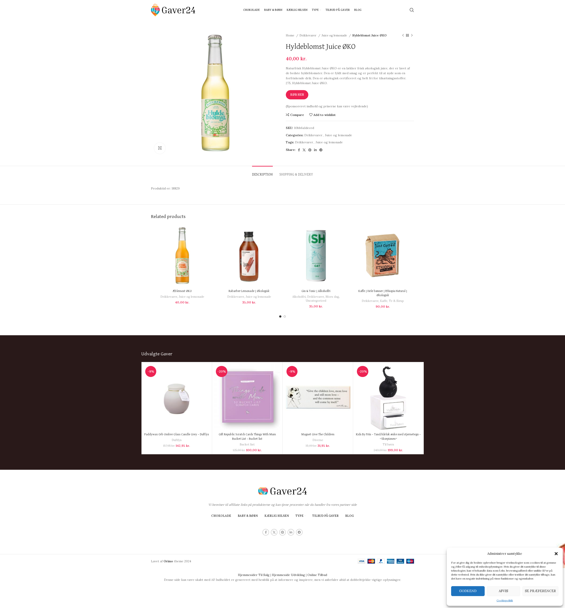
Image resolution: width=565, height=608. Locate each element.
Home (290, 35)
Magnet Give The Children (317, 434)
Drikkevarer (308, 35)
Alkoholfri (299, 297)
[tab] (262, 172)
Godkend (467, 591)
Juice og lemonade (335, 35)
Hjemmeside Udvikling (288, 575)
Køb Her (297, 95)
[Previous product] (403, 35)
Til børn (388, 444)
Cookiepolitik (505, 600)
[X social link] (304, 150)
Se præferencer (540, 591)
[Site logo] (173, 10)
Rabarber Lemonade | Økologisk (249, 291)
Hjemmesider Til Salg (253, 575)
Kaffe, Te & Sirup (392, 301)
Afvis (503, 591)
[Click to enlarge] (159, 148)
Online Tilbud (317, 575)
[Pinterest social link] (310, 150)
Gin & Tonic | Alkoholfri (315, 291)
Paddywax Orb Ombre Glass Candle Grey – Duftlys (176, 434)
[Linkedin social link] (315, 150)
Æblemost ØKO (182, 291)
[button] (556, 553)
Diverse (318, 440)
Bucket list (247, 444)
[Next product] (412, 35)
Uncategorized (316, 301)
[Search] (411, 10)
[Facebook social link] (299, 150)
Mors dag (332, 297)
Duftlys (177, 440)
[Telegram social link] (321, 150)
